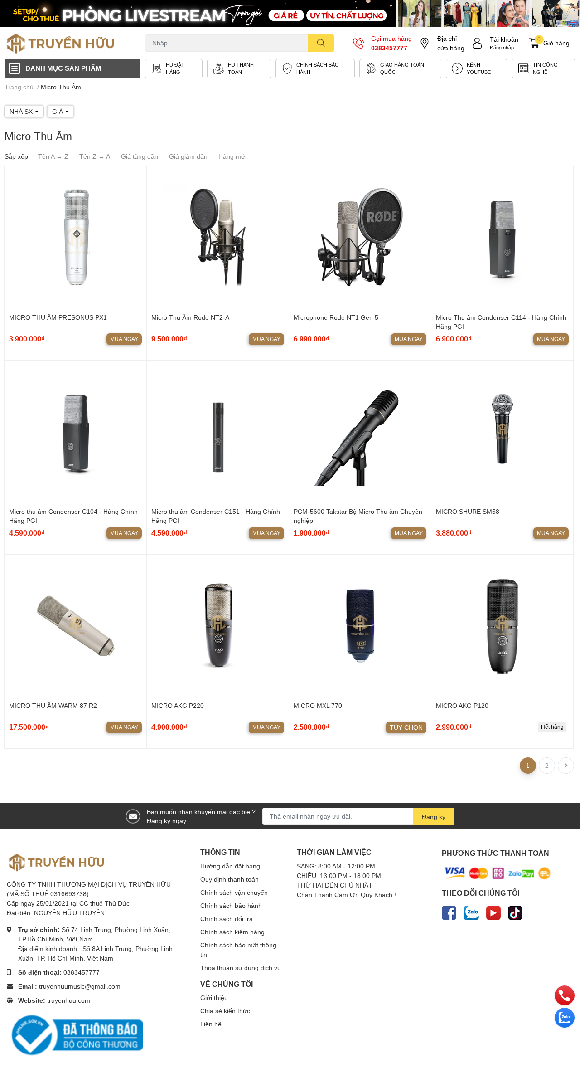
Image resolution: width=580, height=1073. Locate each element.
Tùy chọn (406, 727)
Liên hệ (211, 1024)
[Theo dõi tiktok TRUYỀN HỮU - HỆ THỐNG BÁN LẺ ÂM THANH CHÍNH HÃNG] (515, 911)
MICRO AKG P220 (177, 705)
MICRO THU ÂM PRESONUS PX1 (58, 317)
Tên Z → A (94, 156)
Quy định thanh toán (229, 879)
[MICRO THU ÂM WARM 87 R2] (75, 625)
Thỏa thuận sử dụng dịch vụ (240, 967)
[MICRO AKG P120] (502, 625)
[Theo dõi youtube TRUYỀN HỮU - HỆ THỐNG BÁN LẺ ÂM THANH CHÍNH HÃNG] (493, 911)
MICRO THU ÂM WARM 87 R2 (53, 705)
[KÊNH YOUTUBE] (476, 68)
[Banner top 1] (290, 13)
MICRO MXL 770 (318, 705)
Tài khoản (504, 39)
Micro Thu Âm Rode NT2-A (190, 317)
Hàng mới (232, 156)
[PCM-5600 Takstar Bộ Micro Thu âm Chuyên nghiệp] (360, 431)
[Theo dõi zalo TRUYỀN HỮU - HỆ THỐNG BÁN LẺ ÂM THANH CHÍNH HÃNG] (471, 911)
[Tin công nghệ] (543, 68)
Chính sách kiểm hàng (232, 932)
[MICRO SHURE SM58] (502, 431)
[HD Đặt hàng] (173, 68)
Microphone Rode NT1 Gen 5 (336, 317)
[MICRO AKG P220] (217, 625)
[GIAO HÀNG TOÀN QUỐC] (400, 68)
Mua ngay (124, 339)
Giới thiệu (214, 997)
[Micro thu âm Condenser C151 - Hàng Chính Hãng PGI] (217, 431)
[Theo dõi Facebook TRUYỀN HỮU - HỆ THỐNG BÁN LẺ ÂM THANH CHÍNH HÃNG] (449, 911)
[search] (321, 43)
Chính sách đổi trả (226, 918)
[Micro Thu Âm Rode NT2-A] (217, 237)
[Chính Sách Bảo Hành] (315, 68)
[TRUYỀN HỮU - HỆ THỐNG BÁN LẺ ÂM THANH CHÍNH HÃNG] (61, 43)
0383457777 (389, 48)
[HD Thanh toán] (239, 68)
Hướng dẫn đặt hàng (230, 866)
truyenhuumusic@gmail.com (80, 986)
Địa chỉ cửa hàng (450, 43)
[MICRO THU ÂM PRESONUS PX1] (75, 237)
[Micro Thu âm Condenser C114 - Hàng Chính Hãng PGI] (502, 237)
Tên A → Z (53, 156)
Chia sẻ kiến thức (225, 1010)
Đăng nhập (502, 47)
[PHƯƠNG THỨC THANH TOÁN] (497, 873)
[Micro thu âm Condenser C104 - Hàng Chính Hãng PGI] (75, 431)
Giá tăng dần (139, 156)
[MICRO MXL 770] (360, 625)
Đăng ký (433, 816)
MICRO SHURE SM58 (467, 511)
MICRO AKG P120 (462, 705)
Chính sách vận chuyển (234, 892)
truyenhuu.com (68, 1000)
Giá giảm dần (188, 156)
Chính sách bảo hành (231, 905)
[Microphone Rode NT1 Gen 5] (360, 237)
